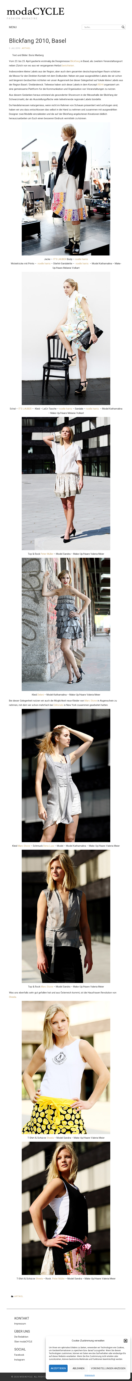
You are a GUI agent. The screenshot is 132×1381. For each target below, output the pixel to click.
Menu (13, 27)
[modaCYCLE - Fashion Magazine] (36, 12)
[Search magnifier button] (123, 27)
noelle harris (81, 259)
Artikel (26, 48)
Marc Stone (91, 700)
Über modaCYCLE (23, 1341)
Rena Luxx (48, 845)
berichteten (68, 65)
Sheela (12, 997)
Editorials (58, 705)
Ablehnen (78, 1368)
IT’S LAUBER (59, 259)
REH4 (100, 84)
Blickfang (75, 61)
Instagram (19, 1359)
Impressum (90, 1375)
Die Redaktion (21, 1336)
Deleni (41, 694)
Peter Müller (47, 553)
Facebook (19, 1355)
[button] (125, 1340)
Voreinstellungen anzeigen (108, 1368)
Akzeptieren (58, 1368)
